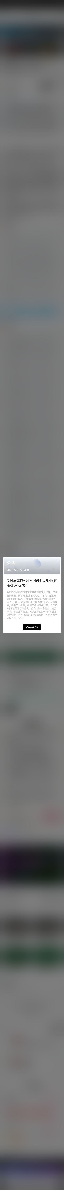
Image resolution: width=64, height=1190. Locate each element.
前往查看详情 (32, 627)
